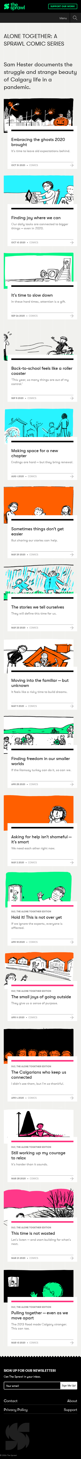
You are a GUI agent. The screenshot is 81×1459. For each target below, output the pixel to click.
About (72, 1401)
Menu (63, 18)
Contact (11, 1401)
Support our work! (62, 6)
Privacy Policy (16, 1410)
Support (70, 1410)
